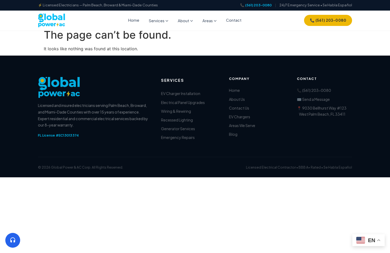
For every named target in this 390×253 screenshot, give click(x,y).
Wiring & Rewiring (176, 111)
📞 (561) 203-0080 (256, 5)
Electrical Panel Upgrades (183, 102)
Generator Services (178, 128)
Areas (207, 20)
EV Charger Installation (180, 93)
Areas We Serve (242, 125)
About (183, 20)
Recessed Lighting (177, 120)
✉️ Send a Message (313, 99)
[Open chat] (12, 240)
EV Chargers (239, 116)
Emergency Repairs (178, 137)
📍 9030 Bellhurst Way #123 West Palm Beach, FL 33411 (321, 111)
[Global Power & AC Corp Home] (52, 20)
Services (156, 20)
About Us (237, 99)
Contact (233, 20)
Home (133, 20)
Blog (233, 134)
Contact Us (239, 108)
